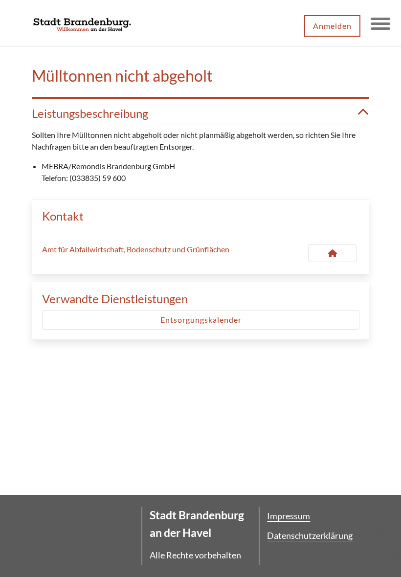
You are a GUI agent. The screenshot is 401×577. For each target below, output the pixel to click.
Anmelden (332, 25)
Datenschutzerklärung (310, 535)
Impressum (288, 515)
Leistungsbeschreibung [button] (90, 113)
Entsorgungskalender (201, 319)
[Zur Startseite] (82, 23)
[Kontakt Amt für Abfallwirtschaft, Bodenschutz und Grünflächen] (332, 253)
